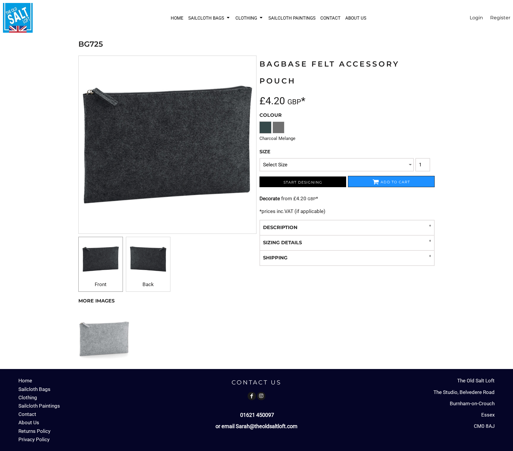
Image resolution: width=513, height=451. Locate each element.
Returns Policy (34, 431)
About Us (28, 422)
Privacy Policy (34, 439)
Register (500, 17)
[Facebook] (252, 396)
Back (148, 284)
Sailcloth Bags (34, 389)
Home (25, 381)
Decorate (269, 198)
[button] (209, 18)
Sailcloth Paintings (39, 406)
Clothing (27, 397)
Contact (27, 414)
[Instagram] (261, 396)
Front (101, 284)
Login (476, 17)
